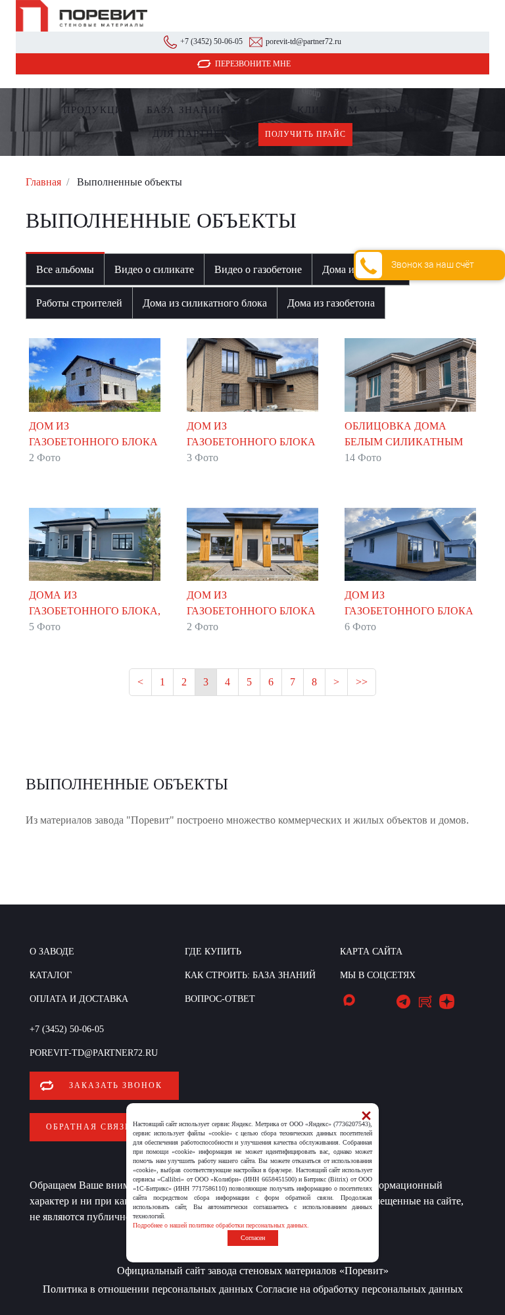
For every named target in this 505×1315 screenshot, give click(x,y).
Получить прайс (305, 134)
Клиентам (327, 110)
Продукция (96, 110)
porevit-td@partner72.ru (303, 41)
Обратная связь (88, 1126)
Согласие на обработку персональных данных (359, 1289)
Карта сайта (371, 951)
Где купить (261, 110)
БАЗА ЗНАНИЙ (185, 110)
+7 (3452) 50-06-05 (211, 41)
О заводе (401, 110)
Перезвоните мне (253, 63)
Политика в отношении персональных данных (148, 1289)
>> (362, 681)
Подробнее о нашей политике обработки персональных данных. (221, 1225)
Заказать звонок (115, 1085)
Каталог (51, 975)
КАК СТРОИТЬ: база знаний (250, 975)
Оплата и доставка (79, 999)
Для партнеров (197, 133)
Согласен (253, 1237)
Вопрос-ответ (220, 999)
